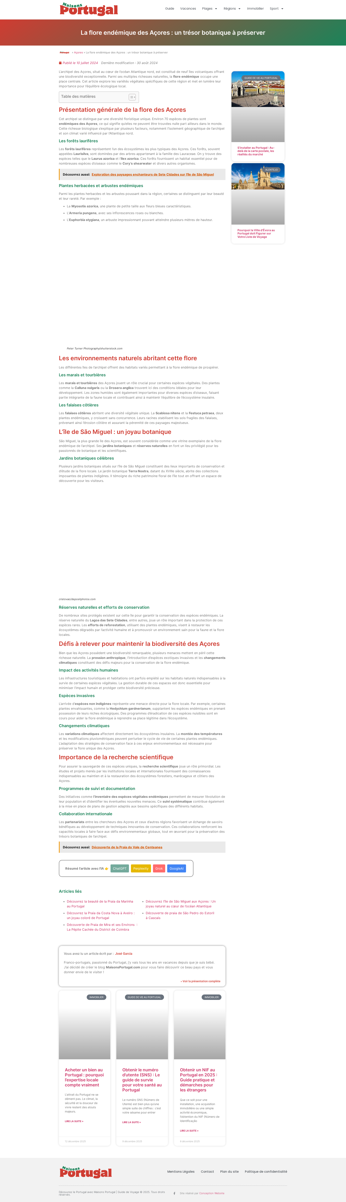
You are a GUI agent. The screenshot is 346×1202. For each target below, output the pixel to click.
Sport (274, 8)
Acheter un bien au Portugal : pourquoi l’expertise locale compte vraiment (84, 1077)
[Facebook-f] (174, 1193)
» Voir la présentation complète (200, 981)
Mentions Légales (181, 1171)
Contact (207, 1171)
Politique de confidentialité (266, 1171)
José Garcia (123, 954)
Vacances (188, 8)
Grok (159, 868)
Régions (230, 8)
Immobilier (255, 8)
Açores (78, 52)
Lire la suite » (74, 1121)
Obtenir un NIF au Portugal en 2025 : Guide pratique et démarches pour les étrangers (198, 1080)
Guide (169, 8)
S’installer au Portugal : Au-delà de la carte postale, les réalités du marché (256, 151)
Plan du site (229, 1171)
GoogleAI (177, 868)
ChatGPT (120, 868)
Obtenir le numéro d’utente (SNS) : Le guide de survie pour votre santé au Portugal (142, 1080)
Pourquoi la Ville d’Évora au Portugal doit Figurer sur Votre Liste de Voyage (256, 233)
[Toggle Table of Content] (130, 97)
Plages (207, 8)
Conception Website (211, 1193)
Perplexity (141, 868)
